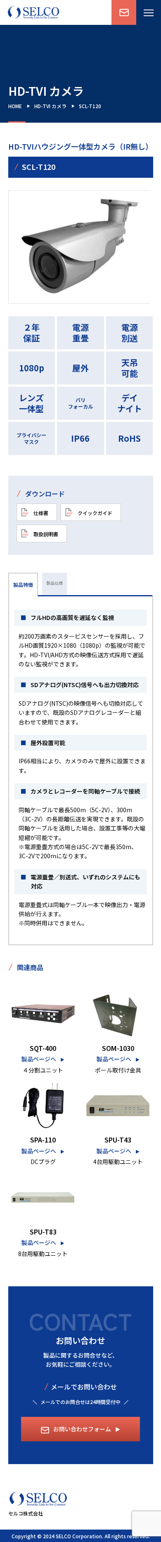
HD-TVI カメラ (50, 105)
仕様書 (40, 512)
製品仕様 (54, 583)
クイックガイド (94, 512)
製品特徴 (23, 584)
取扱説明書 (45, 533)
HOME (15, 105)
